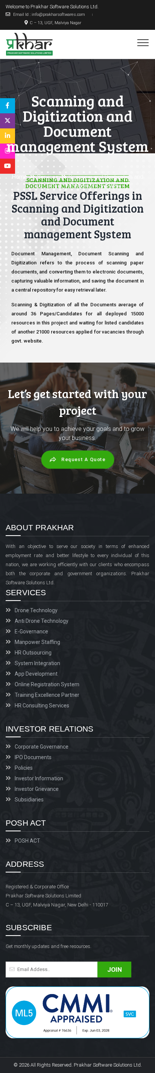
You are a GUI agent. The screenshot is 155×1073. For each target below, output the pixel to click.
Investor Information (39, 778)
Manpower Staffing (37, 642)
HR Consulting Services (42, 705)
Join (114, 969)
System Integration (37, 663)
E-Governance (31, 631)
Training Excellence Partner (47, 695)
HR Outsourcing (33, 653)
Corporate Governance (41, 747)
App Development (36, 674)
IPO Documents (33, 757)
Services (47, 176)
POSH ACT (27, 841)
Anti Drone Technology (41, 621)
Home (19, 176)
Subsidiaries (29, 800)
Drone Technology (36, 610)
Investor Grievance (37, 789)
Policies (24, 768)
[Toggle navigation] (143, 42)
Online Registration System (47, 684)
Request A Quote (83, 460)
